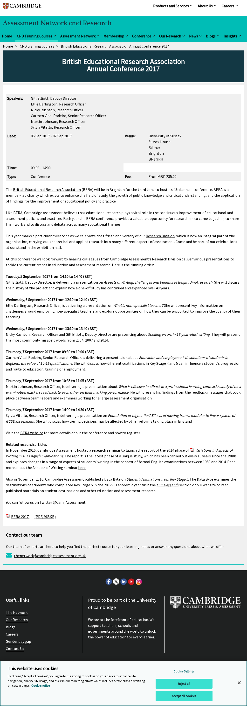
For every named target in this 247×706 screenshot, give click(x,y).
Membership (113, 36)
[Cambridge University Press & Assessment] (205, 604)
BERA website (31, 432)
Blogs (211, 36)
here (82, 467)
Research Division (160, 235)
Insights (230, 36)
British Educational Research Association (47, 189)
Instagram (138, 581)
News (193, 36)
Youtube (131, 581)
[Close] (239, 683)
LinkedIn (123, 581)
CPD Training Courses (34, 36)
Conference (141, 36)
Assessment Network (78, 36)
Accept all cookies (184, 696)
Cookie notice (40, 686)
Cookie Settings (184, 671)
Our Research (170, 36)
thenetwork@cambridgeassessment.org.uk (50, 555)
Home (7, 36)
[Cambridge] (22, 8)
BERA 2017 (33, 516)
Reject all (184, 684)
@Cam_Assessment (69, 502)
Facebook (108, 581)
